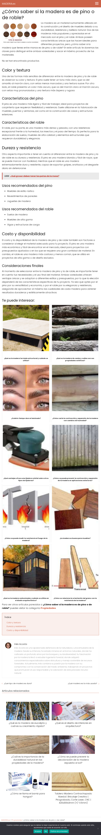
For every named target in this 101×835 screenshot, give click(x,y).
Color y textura (14, 622)
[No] (98, 828)
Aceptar (38, 831)
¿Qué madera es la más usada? (82, 683)
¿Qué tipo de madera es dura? (18, 683)
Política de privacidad (59, 831)
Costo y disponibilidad (17, 630)
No (46, 831)
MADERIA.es (8, 3)
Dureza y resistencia (16, 626)
